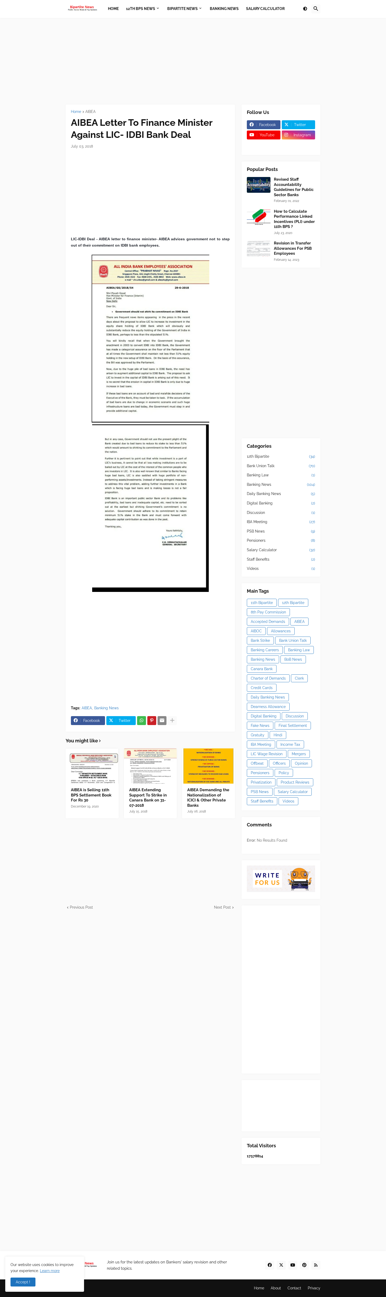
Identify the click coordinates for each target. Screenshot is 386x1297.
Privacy (314, 1288)
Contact (294, 1288)
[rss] (315, 1265)
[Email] (162, 720)
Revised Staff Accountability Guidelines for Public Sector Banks (294, 187)
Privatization (261, 782)
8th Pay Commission (268, 612)
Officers (279, 763)
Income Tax (290, 744)
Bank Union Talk (281, 466)
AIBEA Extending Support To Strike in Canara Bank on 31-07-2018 (148, 798)
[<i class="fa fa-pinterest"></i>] (263, 145)
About (276, 1288)
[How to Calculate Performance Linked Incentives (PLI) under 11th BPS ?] (258, 217)
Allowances (281, 631)
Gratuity (257, 735)
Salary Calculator (281, 550)
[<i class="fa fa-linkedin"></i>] (298, 145)
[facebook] (269, 1265)
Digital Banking (281, 503)
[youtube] (292, 1265)
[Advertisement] (193, 61)
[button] (305, 8)
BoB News (293, 659)
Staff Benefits (281, 559)
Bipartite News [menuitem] (182, 9)
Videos (281, 568)
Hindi (278, 735)
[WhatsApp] (141, 720)
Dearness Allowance (268, 707)
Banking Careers (265, 650)
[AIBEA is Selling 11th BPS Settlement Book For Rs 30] (92, 766)
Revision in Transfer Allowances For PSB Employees (293, 248)
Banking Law (281, 475)
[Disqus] (150, 975)
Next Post (222, 907)
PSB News (281, 531)
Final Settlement (293, 725)
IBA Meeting (281, 522)
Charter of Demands (268, 678)
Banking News (106, 708)
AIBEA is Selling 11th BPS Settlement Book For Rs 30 (91, 795)
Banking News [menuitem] (224, 9)
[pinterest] (304, 1265)
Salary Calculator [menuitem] (265, 9)
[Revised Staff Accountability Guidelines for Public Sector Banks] (258, 185)
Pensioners (281, 540)
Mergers (299, 754)
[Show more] (172, 720)
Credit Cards (262, 688)
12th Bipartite (281, 456)
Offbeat (257, 763)
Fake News (260, 725)
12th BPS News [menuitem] (140, 9)
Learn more (50, 1271)
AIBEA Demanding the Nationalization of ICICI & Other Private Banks (208, 798)
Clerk (299, 678)
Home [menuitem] (113, 9)
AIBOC (256, 631)
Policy (284, 773)
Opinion (301, 763)
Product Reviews (295, 782)
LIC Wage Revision (267, 754)
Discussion (281, 513)
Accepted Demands (268, 621)
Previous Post (81, 907)
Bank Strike (260, 640)
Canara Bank (262, 669)
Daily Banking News (281, 494)
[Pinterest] (151, 720)
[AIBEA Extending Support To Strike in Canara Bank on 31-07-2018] (150, 766)
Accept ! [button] (23, 1282)
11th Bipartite (262, 603)
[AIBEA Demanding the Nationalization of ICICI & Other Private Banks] (208, 766)
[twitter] (281, 1265)
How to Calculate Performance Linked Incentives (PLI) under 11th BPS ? (294, 219)
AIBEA (90, 112)
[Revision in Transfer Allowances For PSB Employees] (258, 249)
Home (76, 112)
